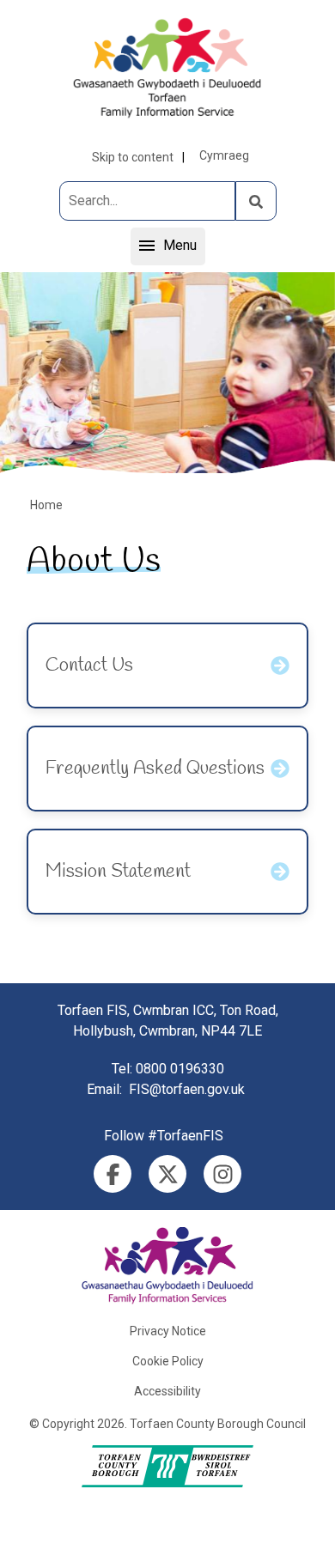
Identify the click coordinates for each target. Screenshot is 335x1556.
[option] (167, 372)
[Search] (256, 201)
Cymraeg (224, 155)
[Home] (167, 67)
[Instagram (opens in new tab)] (222, 1174)
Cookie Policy (168, 1361)
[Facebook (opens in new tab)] (112, 1174)
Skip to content (133, 157)
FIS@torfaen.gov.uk (187, 1089)
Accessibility (167, 1391)
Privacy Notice (168, 1331)
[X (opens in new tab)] (167, 1174)
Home (46, 505)
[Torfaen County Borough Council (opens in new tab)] (167, 1466)
